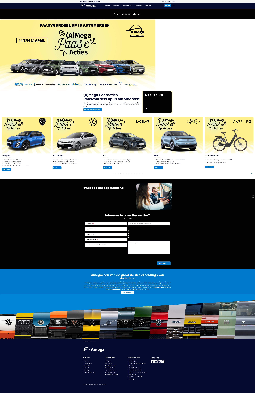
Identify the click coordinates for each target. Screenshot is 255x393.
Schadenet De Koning (135, 369)
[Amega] (88, 5)
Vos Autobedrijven (111, 371)
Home (86, 360)
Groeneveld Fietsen (112, 374)
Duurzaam (87, 365)
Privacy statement (94, 384)
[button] (154, 196)
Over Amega (88, 363)
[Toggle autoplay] (252, 173)
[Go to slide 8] (125, 173)
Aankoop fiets (135, 237)
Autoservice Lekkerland (136, 376)
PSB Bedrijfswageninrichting (137, 372)
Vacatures (148, 5)
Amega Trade (133, 360)
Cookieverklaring (102, 384)
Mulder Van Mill (111, 365)
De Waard (109, 369)
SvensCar (109, 363)
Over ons (138, 5)
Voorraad (107, 5)
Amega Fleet (133, 362)
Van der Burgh (110, 367)
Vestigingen (83, 1)
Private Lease (135, 230)
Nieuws (90, 1)
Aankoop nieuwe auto (137, 232)
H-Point (108, 362)
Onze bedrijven (127, 5)
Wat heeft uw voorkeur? (135, 228)
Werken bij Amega (166, 1)
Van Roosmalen (111, 372)
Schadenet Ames (134, 367)
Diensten (116, 5)
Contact (173, 1)
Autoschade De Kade (135, 371)
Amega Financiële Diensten (137, 363)
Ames (108, 360)
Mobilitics (132, 365)
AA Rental (132, 380)
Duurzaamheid (98, 1)
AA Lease (131, 378)
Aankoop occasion (136, 234)
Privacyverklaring (89, 372)
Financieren (134, 236)
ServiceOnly (132, 374)
